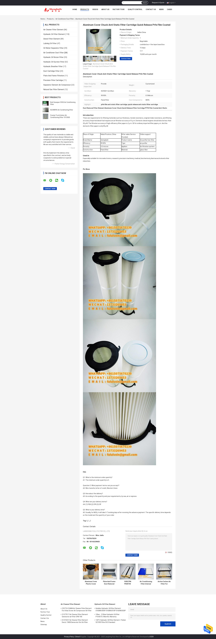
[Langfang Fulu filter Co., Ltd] (53, 10)
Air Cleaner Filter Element (53, 30)
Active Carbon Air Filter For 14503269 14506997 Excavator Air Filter (164, 583)
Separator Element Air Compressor (57, 85)
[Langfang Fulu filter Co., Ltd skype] (64, 180)
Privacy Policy (69, 637)
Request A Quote (158, 2)
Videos (95, 9)
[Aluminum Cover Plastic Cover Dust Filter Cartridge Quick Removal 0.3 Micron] (91, 571)
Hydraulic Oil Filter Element (54, 34)
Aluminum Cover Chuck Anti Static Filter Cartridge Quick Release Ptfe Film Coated (99, 66)
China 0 (77, 637)
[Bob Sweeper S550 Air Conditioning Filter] (46, 103)
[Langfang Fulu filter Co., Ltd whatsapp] (52, 180)
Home (74, 9)
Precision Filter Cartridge (53, 80)
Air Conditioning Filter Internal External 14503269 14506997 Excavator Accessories (146, 583)
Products (84, 9)
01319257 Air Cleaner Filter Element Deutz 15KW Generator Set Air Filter (75, 621)
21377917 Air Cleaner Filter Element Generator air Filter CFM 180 (75, 616)
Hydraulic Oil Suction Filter (53, 62)
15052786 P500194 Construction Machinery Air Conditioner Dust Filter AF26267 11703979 (127, 583)
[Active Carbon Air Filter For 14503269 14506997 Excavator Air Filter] (164, 571)
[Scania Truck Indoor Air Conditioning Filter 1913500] (46, 116)
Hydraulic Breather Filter (53, 66)
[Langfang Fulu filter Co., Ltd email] (46, 180)
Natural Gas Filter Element (53, 89)
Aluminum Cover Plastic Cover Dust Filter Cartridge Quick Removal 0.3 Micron (91, 583)
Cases (169, 9)
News (161, 9)
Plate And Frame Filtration (53, 76)
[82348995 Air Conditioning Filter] (46, 110)
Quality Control (135, 9)
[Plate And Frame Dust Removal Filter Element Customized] (109, 571)
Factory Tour (118, 9)
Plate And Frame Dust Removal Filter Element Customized (109, 583)
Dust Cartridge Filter (51, 71)
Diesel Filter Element (51, 39)
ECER (152, 637)
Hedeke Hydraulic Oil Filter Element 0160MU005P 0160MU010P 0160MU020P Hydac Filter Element (111, 609)
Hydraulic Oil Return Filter (53, 57)
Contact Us (151, 9)
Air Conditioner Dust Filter (64, 19)
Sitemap (43, 624)
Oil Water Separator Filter (53, 48)
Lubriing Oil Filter (49, 43)
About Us (105, 9)
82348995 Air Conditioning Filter (61, 110)
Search (145, 2)
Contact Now (126, 58)
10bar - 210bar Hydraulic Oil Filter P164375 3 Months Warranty (108, 616)
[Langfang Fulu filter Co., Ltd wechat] (58, 180)
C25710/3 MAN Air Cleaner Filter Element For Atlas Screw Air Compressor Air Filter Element (77, 609)
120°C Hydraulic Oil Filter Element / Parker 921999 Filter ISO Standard (111, 621)
